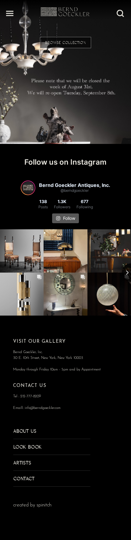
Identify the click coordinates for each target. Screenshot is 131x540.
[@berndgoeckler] (28, 188)
